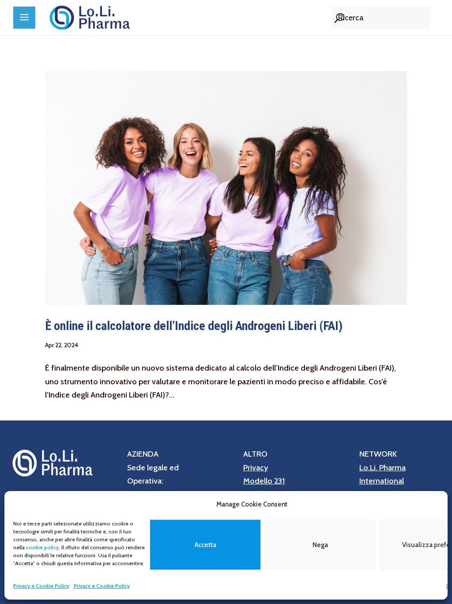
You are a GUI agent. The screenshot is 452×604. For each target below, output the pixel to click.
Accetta (205, 545)
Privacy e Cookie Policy (41, 585)
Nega (320, 545)
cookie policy (42, 547)
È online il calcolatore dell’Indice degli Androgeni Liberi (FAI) (194, 326)
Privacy (255, 468)
